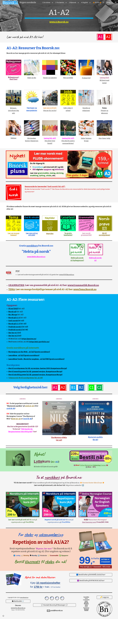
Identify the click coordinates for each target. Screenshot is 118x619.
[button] (116, 2)
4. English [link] (84, 2)
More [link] (108, 2)
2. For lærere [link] (59, 2)
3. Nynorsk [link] (72, 2)
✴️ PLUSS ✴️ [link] (97, 2)
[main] (59, 15)
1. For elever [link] (46, 2)
